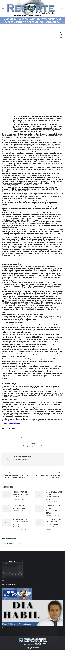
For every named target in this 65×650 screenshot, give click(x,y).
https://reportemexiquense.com (21, 459)
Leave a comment (50, 437)
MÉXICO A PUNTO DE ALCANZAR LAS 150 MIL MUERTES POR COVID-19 (21, 494)
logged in (10, 543)
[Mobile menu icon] (3, 8)
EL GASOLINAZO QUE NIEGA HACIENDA (20, 507)
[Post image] (6, 494)
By (26, 437)
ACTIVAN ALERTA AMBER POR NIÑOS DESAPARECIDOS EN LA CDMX (54, 495)
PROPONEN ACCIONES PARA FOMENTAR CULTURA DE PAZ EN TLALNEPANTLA (53, 523)
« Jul (3, 580)
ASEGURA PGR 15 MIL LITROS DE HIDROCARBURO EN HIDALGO (53, 509)
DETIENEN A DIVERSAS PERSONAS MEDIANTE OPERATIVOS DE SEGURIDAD (20, 523)
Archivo (17, 437)
